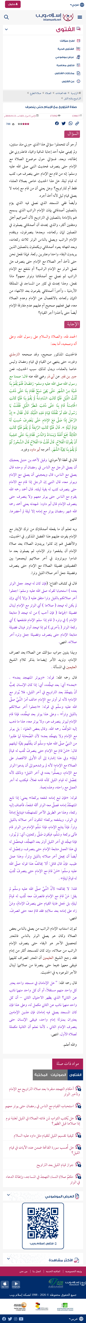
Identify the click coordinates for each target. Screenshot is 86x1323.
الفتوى (66, 29)
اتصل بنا (37, 1271)
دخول (12, 4)
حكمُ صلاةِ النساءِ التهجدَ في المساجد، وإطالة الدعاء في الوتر (43, 1179)
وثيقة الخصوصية (73, 1271)
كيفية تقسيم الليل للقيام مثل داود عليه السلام (44, 1136)
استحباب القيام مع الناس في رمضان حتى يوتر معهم (39, 1106)
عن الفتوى (68, 81)
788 (8, 124)
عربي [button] (75, 4)
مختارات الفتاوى (64, 73)
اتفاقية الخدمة (53, 1271)
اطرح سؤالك (67, 40)
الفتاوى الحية (66, 48)
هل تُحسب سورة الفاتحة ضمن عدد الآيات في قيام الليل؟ (44, 1150)
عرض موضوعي (64, 57)
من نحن (23, 1271)
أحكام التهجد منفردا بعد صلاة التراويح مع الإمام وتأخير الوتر (44, 1092)
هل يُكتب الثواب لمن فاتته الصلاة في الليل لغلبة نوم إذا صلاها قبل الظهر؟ (43, 1121)
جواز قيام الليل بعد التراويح (55, 1165)
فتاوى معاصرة (66, 65)
